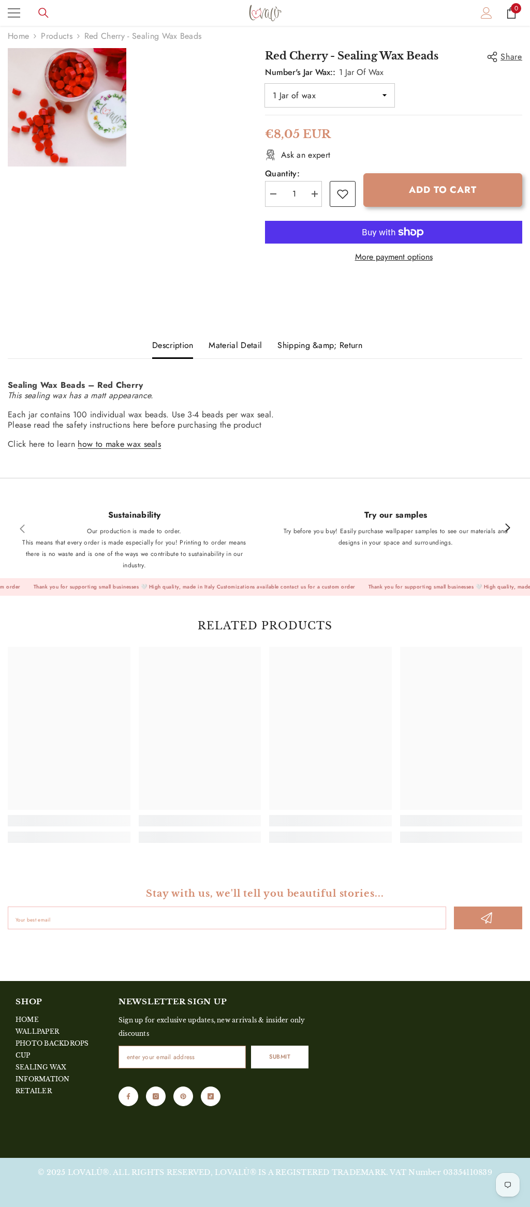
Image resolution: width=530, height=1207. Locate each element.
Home (18, 36)
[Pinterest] (183, 1096)
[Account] (486, 13)
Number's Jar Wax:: (324, 72)
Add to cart (443, 190)
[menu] (14, 13)
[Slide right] (507, 528)
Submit (279, 1056)
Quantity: (282, 174)
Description (173, 345)
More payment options (394, 257)
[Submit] (488, 918)
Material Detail (235, 345)
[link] (343, 194)
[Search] (43, 13)
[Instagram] (156, 1096)
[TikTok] (210, 1096)
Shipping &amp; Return (319, 345)
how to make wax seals (119, 444)
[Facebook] (128, 1096)
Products (56, 36)
